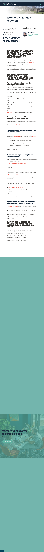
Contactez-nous (7, 441)
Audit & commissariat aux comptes (15, 187)
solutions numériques (13, 206)
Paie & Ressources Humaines (14, 181)
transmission (19, 124)
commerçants (10, 112)
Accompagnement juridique (14, 174)
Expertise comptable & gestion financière (17, 163)
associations (10, 113)
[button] (3, 1)
